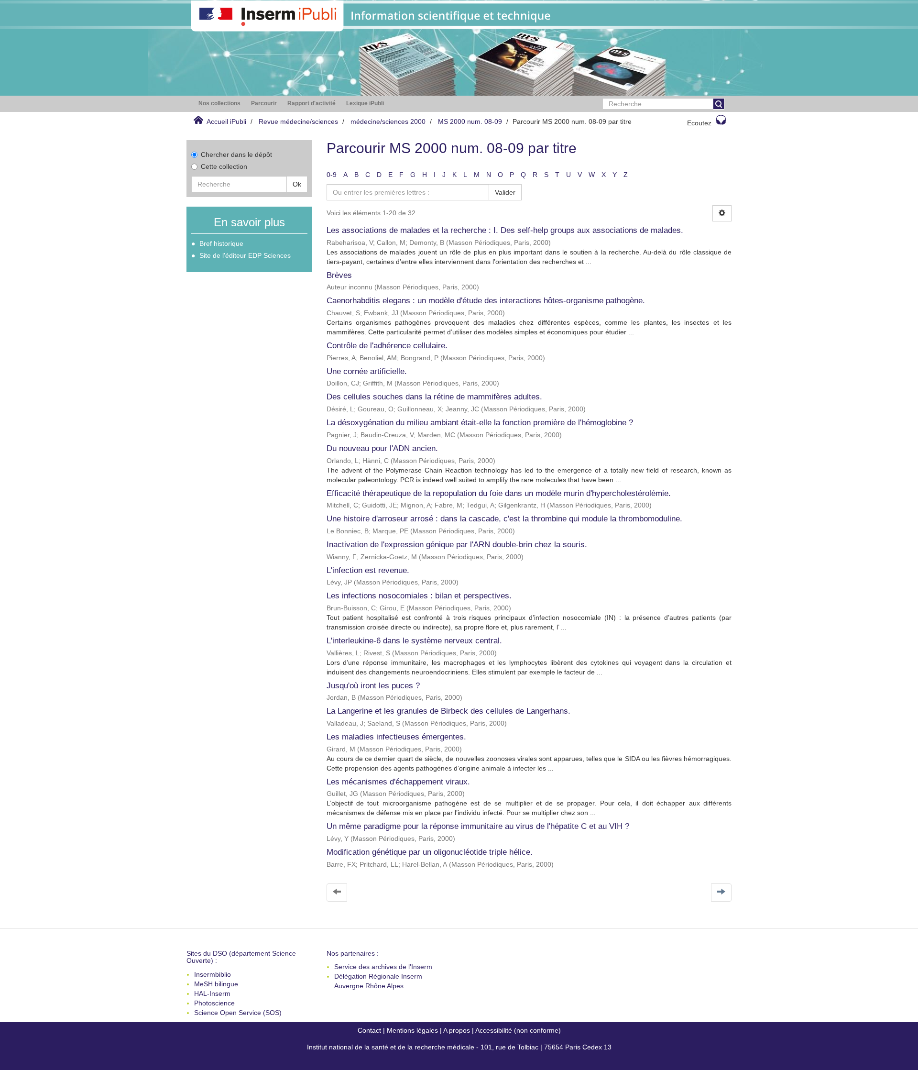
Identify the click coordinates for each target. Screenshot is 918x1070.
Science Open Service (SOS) (238, 1012)
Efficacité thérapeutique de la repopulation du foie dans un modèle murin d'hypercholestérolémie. (499, 493)
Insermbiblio (212, 974)
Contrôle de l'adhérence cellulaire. (387, 345)
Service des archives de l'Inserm (383, 967)
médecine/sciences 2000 (388, 121)
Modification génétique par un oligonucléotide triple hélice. (430, 852)
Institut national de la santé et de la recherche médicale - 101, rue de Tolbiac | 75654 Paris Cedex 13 (459, 1047)
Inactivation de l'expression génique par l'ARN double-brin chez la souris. (457, 544)
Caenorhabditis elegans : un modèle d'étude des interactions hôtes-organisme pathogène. (486, 300)
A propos (456, 1030)
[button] (219, 103)
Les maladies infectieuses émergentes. (396, 736)
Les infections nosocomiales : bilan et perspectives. (419, 595)
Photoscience (214, 1003)
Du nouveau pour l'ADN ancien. (382, 448)
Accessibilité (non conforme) (518, 1030)
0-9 (332, 174)
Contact (369, 1030)
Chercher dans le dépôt (236, 154)
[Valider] (718, 104)
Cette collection (224, 166)
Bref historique (221, 243)
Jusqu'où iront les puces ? (373, 685)
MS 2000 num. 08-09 (470, 121)
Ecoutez (699, 123)
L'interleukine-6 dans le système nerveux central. (414, 640)
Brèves (339, 275)
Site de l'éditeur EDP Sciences (245, 255)
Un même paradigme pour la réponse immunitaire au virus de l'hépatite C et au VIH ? (478, 826)
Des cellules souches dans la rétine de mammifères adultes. (434, 396)
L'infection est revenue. (368, 570)
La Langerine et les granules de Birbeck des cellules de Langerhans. (448, 711)
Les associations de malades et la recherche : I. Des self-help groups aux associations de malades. (505, 230)
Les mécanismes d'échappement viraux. (398, 781)
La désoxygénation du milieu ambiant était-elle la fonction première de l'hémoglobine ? (480, 422)
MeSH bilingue (216, 984)
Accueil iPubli (226, 121)
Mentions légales (412, 1030)
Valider (505, 192)
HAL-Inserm (212, 993)
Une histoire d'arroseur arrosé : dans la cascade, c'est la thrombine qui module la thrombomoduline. (504, 518)
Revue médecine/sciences (298, 121)
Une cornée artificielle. (367, 371)
